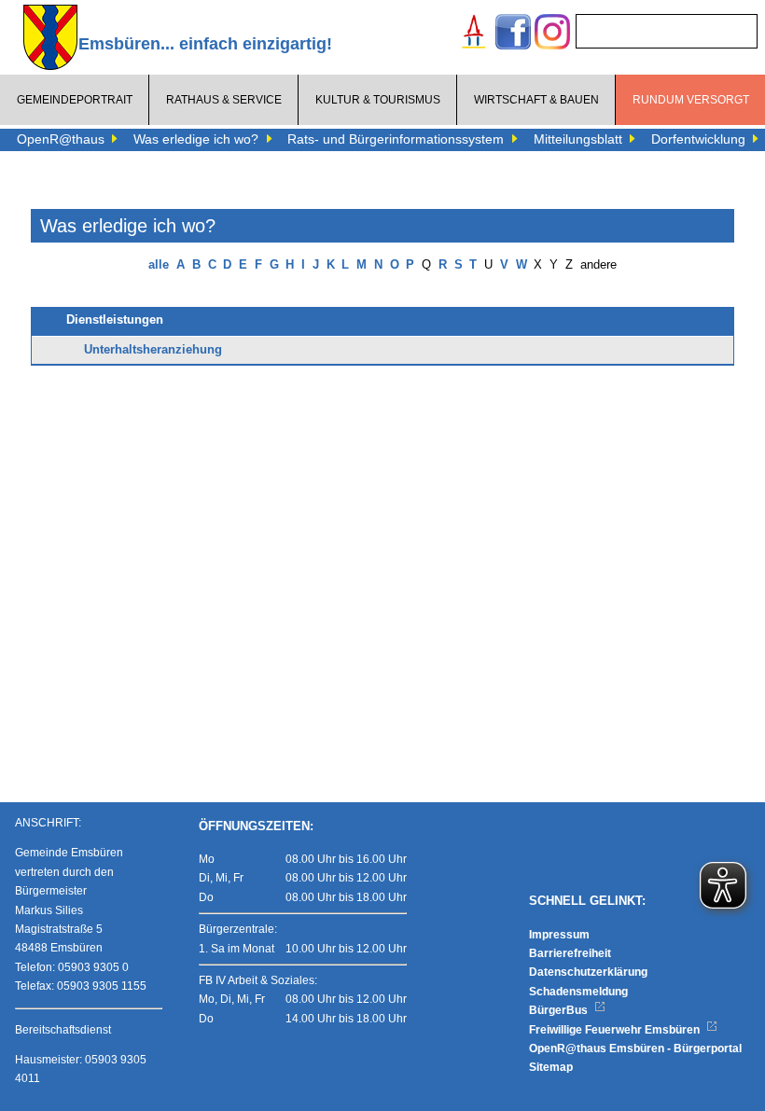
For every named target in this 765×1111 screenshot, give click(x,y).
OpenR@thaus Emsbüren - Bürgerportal (635, 1048)
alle (158, 264)
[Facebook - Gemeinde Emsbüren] (513, 34)
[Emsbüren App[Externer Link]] (474, 34)
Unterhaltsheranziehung (153, 349)
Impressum (559, 934)
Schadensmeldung (578, 991)
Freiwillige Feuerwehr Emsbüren (615, 1029)
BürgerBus (560, 1010)
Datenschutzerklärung (588, 972)
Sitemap (551, 1067)
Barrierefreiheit (570, 953)
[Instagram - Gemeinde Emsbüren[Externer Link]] (552, 34)
